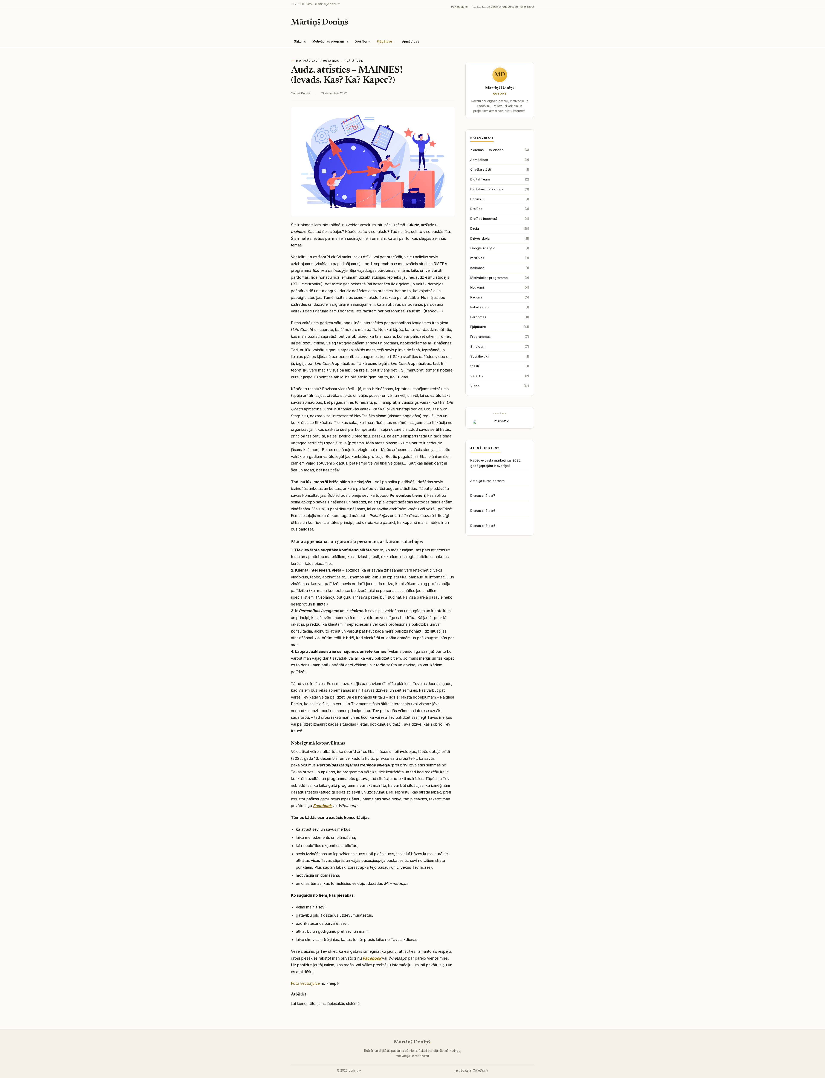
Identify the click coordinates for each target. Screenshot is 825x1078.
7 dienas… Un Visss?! (487, 150)
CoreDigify (480, 1070)
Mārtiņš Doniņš (319, 22)
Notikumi (477, 287)
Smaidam (477, 346)
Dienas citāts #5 (482, 526)
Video (475, 386)
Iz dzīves (477, 258)
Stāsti (474, 366)
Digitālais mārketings (486, 189)
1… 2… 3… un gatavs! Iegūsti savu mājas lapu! (503, 6)
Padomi (476, 297)
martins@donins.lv (327, 4)
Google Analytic (482, 248)
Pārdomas (478, 317)
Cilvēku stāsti (480, 169)
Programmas (480, 337)
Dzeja (474, 228)
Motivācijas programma (330, 41)
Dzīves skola (480, 238)
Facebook (322, 805)
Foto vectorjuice (305, 983)
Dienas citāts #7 (482, 496)
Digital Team (480, 179)
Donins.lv (477, 199)
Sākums (300, 41)
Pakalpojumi (459, 6)
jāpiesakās (336, 1004)
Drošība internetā (483, 219)
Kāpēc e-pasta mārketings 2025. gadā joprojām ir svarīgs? (495, 463)
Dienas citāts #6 (482, 511)
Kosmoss (477, 268)
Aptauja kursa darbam (487, 481)
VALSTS (476, 376)
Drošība (361, 41)
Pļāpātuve (384, 41)
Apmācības (410, 41)
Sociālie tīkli (479, 356)
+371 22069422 (302, 4)
